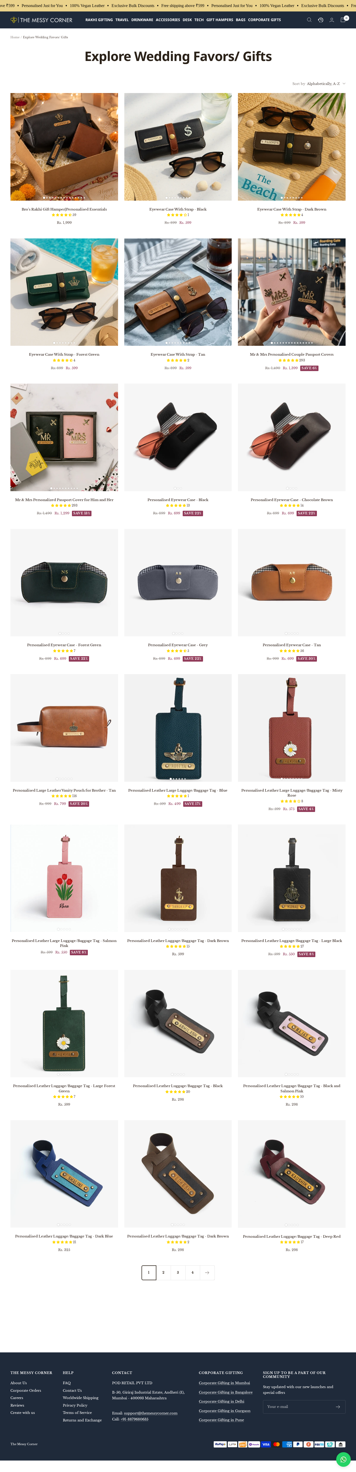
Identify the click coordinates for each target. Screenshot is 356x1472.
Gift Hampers (219, 19)
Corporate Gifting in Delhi (221, 1401)
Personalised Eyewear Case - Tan (292, 645)
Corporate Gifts (264, 19)
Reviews (17, 1405)
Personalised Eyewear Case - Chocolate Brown (292, 500)
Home (15, 37)
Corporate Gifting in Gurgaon (224, 1411)
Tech (199, 19)
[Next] (207, 1272)
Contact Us (72, 1390)
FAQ (67, 1383)
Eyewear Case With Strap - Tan (178, 354)
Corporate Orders (25, 1390)
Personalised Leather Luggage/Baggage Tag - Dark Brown (178, 941)
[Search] (309, 19)
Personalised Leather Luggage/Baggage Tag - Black (178, 1086)
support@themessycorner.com (150, 1413)
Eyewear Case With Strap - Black (178, 209)
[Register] (338, 1407)
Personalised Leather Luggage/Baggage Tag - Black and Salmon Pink (291, 1088)
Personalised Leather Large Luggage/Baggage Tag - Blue (178, 790)
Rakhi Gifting (99, 19)
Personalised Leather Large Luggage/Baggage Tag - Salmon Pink (64, 943)
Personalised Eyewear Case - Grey (178, 645)
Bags (240, 19)
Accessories (168, 19)
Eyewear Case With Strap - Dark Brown (291, 209)
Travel (122, 19)
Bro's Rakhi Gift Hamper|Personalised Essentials (64, 209)
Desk (187, 19)
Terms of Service (77, 1413)
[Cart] (343, 19)
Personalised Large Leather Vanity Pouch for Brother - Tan (64, 790)
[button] (62, 215)
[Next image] (112, 147)
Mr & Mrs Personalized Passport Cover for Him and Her (64, 500)
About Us (18, 1383)
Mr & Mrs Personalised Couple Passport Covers (292, 354)
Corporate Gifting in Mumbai (224, 1383)
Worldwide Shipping (81, 1398)
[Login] (331, 20)
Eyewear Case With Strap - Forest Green (64, 354)
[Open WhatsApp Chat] (343, 1459)
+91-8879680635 (134, 1419)
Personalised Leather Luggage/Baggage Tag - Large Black (291, 941)
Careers (16, 1398)
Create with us (22, 1413)
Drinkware (142, 19)
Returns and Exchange (82, 1420)
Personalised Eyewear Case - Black (178, 500)
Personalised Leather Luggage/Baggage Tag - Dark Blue (64, 1236)
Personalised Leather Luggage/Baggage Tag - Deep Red (292, 1236)
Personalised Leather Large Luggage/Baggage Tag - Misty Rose (291, 793)
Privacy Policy (75, 1405)
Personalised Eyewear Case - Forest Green (64, 645)
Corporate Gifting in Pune (221, 1420)
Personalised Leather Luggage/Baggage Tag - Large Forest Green (64, 1088)
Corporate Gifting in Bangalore (226, 1392)
